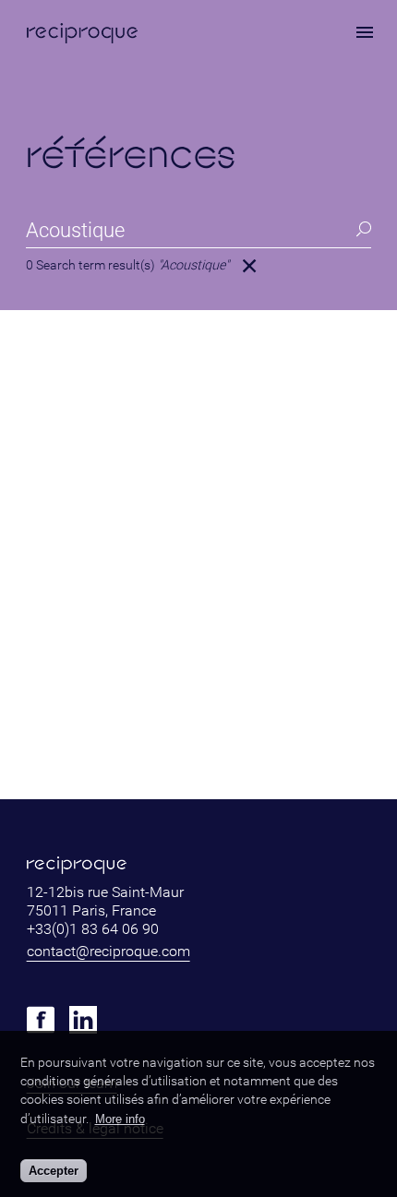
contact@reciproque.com (108, 951)
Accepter (53, 1171)
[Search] (362, 229)
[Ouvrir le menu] (365, 32)
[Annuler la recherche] (249, 265)
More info (120, 1119)
